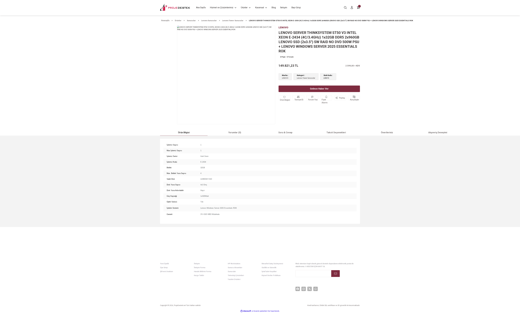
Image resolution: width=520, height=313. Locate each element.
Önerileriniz (387, 132)
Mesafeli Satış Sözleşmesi (272, 264)
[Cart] (358, 7)
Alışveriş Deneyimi (437, 132)
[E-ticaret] (260, 311)
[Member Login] (351, 7)
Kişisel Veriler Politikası (271, 275)
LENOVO (285, 78)
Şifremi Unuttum (166, 271)
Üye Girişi (164, 268)
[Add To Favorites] (284, 97)
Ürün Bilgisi (184, 132)
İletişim (197, 264)
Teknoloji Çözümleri (236, 275)
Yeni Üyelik (164, 264)
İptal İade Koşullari (269, 271)
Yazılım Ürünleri (234, 279)
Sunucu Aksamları (235, 268)
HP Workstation (234, 264)
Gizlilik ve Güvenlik (269, 268)
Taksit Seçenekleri (336, 132)
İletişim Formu (199, 268)
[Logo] (175, 7)
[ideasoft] (245, 311)
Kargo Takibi (199, 275)
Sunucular (232, 271)
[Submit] (335, 273)
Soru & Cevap (285, 132)
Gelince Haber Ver (319, 88)
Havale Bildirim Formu (202, 271)
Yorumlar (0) (234, 132)
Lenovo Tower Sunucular (306, 78)
